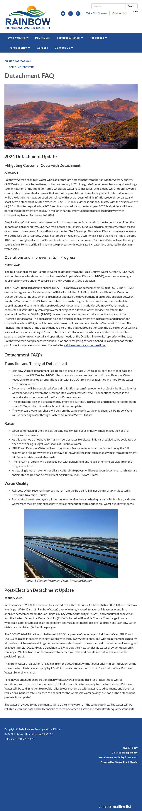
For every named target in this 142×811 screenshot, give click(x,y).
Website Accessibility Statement (118, 757)
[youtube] (63, 14)
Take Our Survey (96, 13)
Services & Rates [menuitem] (68, 37)
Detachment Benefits (21, 67)
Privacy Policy (129, 747)
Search (131, 6)
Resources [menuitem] (96, 37)
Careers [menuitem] (42, 47)
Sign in (134, 762)
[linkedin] (78, 14)
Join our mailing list (115, 806)
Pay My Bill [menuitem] (42, 37)
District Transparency (125, 752)
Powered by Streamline (114, 762)
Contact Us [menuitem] (62, 47)
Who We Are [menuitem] (16, 37)
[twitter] (70, 14)
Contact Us (119, 13)
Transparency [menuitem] (17, 47)
